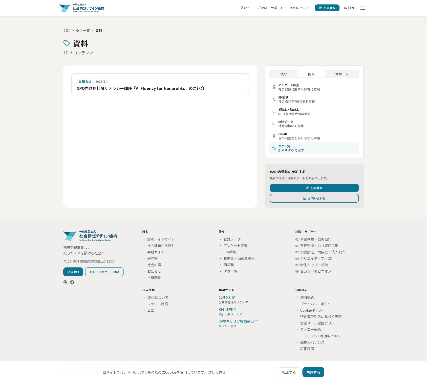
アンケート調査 (233, 245)
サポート (341, 74)
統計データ (230, 239)
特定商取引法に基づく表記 (318, 316)
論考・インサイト (158, 239)
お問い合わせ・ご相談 (104, 272)
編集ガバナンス (309, 342)
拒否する (289, 372)
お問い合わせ (317, 198)
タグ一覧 (83, 30)
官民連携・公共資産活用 (316, 245)
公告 (148, 310)
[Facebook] (72, 282)
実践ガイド (153, 251)
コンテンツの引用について (318, 335)
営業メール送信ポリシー (316, 323)
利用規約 (304, 297)
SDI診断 (227, 251)
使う (311, 74)
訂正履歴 (304, 348)
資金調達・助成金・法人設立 (320, 251)
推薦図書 (151, 277)
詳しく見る (217, 372)
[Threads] (65, 282)
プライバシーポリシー (315, 303)
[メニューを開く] (363, 8)
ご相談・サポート (270, 7)
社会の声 (151, 264)
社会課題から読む (158, 245)
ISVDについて (300, 7)
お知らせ (151, 271)
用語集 (226, 264)
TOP (66, 30)
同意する (313, 372)
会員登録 (330, 8)
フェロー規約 (308, 329)
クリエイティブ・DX (313, 258)
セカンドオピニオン (313, 271)
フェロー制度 (155, 303)
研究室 (150, 258)
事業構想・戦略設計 (313, 239)
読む (243, 7)
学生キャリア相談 (311, 264)
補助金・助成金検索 (237, 258)
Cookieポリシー (310, 310)
